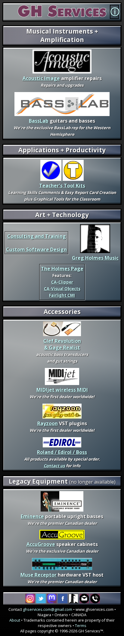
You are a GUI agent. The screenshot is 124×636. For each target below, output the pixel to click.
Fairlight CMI (62, 295)
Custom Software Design (36, 249)
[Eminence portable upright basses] (62, 509)
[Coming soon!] (62, 445)
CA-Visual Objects (62, 288)
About (14, 620)
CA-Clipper (62, 282)
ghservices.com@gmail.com (47, 609)
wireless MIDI (62, 390)
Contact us (54, 465)
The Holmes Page (62, 268)
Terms (80, 625)
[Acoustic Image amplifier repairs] (62, 71)
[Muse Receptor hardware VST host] (62, 568)
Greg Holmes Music (95, 258)
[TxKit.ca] (62, 179)
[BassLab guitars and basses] (62, 114)
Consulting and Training (36, 236)
